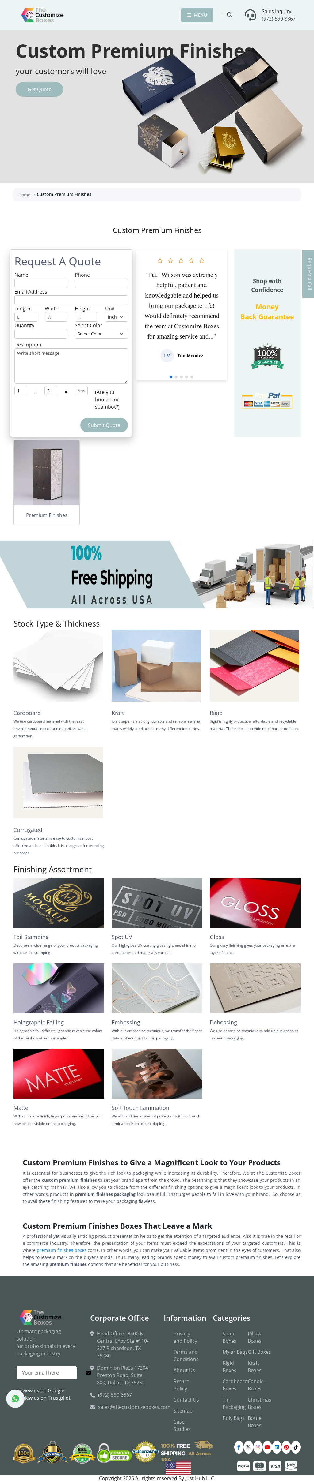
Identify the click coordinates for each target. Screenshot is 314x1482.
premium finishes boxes (61, 1250)
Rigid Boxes (229, 1367)
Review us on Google (40, 1390)
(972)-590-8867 (279, 18)
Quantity (24, 325)
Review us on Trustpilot (44, 1397)
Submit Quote (104, 425)
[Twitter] (248, 1447)
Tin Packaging (234, 1403)
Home (24, 195)
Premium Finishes (46, 515)
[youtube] (267, 1447)
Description (27, 344)
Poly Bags (234, 1418)
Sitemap (183, 1410)
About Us (184, 1370)
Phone (82, 274)
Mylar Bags (235, 1352)
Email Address (30, 291)
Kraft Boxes (255, 1367)
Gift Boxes (259, 1352)
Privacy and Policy (185, 1337)
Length (22, 308)
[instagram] (258, 1447)
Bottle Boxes (255, 1422)
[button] (171, 377)
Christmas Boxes (259, 1403)
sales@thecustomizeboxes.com (134, 1407)
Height (82, 308)
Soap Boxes (229, 1337)
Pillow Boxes (255, 1337)
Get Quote (40, 89)
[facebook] (239, 1447)
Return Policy (182, 1385)
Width (52, 308)
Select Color (88, 325)
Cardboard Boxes (235, 1385)
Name (21, 274)
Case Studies (182, 1425)
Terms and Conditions (186, 1356)
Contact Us (186, 1399)
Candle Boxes (256, 1385)
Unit (110, 308)
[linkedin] (276, 1447)
